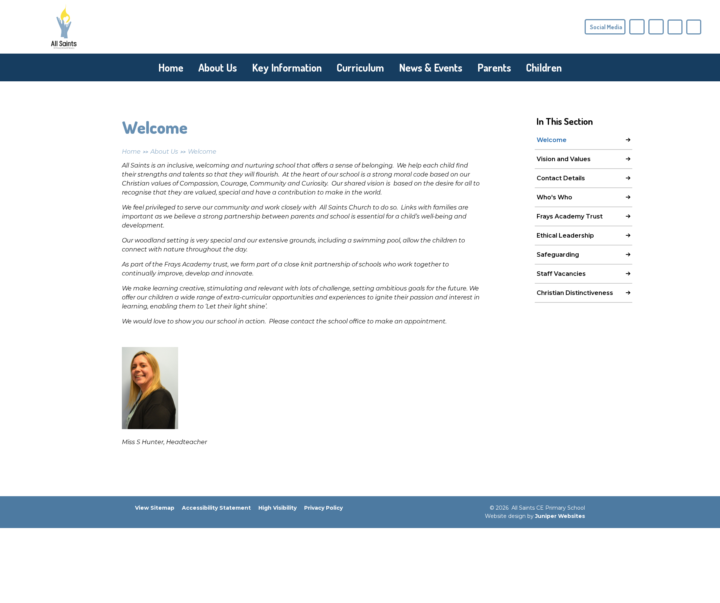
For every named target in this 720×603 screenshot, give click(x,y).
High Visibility (277, 507)
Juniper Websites (560, 516)
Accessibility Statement (216, 507)
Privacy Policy (323, 507)
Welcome (202, 151)
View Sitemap (154, 507)
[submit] (675, 26)
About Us (164, 151)
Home (131, 151)
